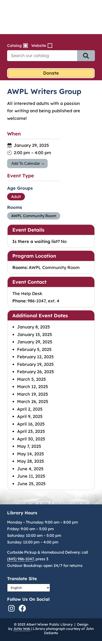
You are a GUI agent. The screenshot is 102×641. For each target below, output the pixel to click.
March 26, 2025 (32, 401)
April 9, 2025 (29, 416)
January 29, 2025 (34, 342)
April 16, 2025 (31, 424)
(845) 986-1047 (20, 558)
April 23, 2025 (31, 431)
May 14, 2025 (30, 454)
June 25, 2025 (31, 483)
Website (38, 45)
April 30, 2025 (31, 439)
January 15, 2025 (34, 334)
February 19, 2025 (35, 364)
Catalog (14, 45)
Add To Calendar (25, 163)
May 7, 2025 (29, 446)
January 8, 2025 (33, 327)
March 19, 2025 (32, 394)
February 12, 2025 (35, 356)
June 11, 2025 (31, 476)
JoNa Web (21, 629)
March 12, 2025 (32, 386)
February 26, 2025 (35, 371)
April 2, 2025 (29, 409)
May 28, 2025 (30, 461)
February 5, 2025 (34, 349)
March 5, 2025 (31, 379)
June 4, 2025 (30, 468)
